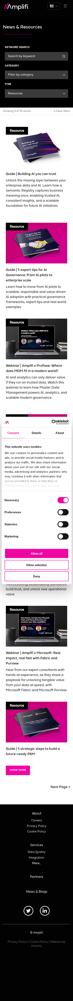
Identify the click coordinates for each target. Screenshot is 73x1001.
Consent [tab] (13, 433)
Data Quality (36, 852)
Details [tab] (36, 433)
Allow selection (36, 564)
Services (36, 845)
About (36, 813)
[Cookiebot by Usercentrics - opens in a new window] (52, 422)
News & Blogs (36, 891)
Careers (36, 820)
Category (12, 65)
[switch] (63, 512)
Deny (36, 576)
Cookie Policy (36, 831)
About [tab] (59, 433)
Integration (36, 857)
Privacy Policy (36, 826)
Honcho (36, 946)
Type (8, 84)
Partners (36, 877)
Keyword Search (17, 47)
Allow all (36, 553)
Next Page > (60, 787)
